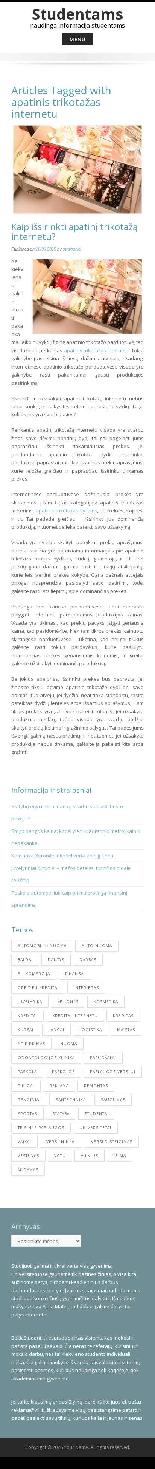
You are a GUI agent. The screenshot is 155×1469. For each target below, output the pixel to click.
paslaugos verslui (112, 1071)
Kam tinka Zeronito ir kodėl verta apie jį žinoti (62, 855)
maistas (126, 1029)
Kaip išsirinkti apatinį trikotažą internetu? (74, 231)
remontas (96, 1085)
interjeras (86, 987)
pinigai (26, 1085)
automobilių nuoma (42, 945)
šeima (119, 1155)
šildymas (28, 1169)
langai (56, 1029)
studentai (97, 1113)
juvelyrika (30, 1001)
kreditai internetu (75, 1015)
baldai (25, 959)
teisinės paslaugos (41, 1127)
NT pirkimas (31, 1043)
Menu (78, 39)
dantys (56, 959)
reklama (59, 1085)
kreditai (27, 1015)
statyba (61, 1113)
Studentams (77, 13)
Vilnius (89, 1155)
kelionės (68, 1001)
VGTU (60, 1155)
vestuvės (28, 1155)
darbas (87, 959)
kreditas (123, 1015)
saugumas (113, 1099)
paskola (27, 1071)
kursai (25, 1029)
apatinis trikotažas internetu (96, 350)
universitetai (95, 1127)
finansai (75, 973)
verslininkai (61, 1141)
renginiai (29, 1099)
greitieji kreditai (38, 987)
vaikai (24, 1141)
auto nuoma (97, 945)
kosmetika (106, 1001)
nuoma (68, 1043)
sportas (27, 1113)
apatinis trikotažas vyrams (66, 510)
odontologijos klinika (46, 1057)
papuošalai (103, 1057)
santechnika (71, 1099)
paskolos (63, 1071)
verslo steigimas (111, 1141)
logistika (90, 1029)
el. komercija (34, 973)
